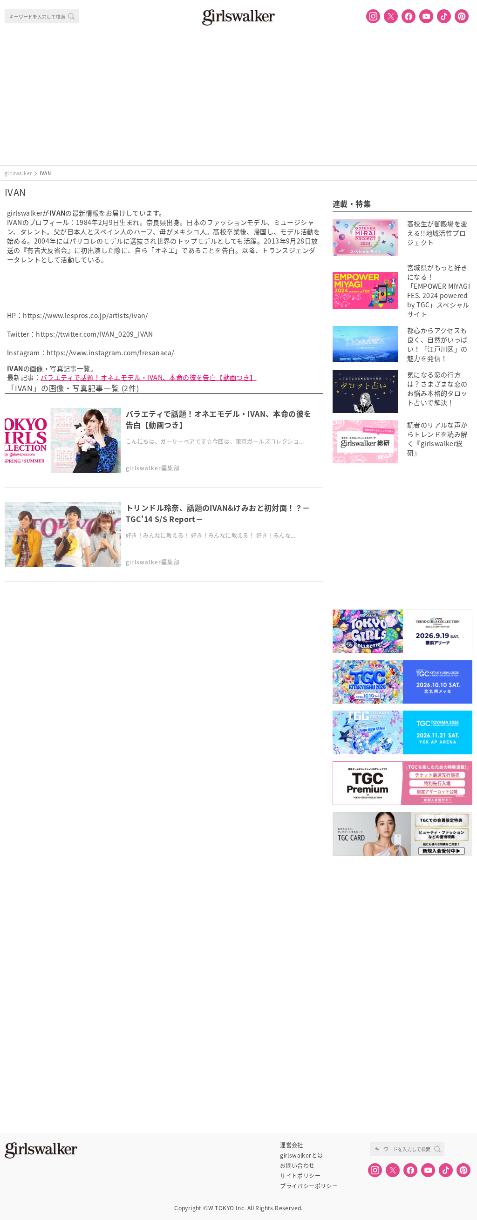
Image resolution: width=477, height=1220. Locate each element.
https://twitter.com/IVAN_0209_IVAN (94, 334)
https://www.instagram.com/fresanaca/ (110, 352)
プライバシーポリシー (309, 1186)
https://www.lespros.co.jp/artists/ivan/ (85, 315)
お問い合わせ (297, 1165)
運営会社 (291, 1145)
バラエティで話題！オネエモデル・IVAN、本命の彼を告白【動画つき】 (149, 377)
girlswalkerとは (301, 1155)
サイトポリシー (300, 1176)
